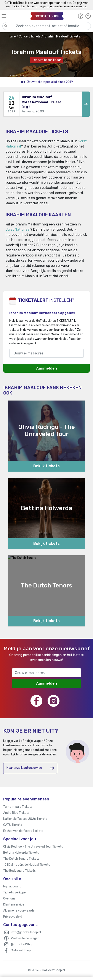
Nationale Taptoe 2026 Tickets (25, 819)
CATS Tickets (12, 825)
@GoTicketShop (22, 944)
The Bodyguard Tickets (19, 871)
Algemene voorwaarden (19, 910)
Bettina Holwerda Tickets (21, 852)
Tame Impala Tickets (17, 807)
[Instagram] (53, 701)
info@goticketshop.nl (26, 932)
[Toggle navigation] (14, 15)
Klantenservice (13, 904)
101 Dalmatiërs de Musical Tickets (26, 865)
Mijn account (12, 886)
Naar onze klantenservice (24, 768)
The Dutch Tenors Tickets (21, 859)
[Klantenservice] (80, 16)
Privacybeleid (12, 916)
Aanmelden (46, 368)
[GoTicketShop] (47, 15)
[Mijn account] (88, 16)
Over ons (9, 898)
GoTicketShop (21, 950)
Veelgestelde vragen (25, 938)
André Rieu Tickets (16, 813)
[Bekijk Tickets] (86, 104)
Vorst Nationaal (17, 229)
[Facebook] (36, 701)
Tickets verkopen (15, 892)
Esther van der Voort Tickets (23, 831)
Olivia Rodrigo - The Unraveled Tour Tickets (33, 846)
